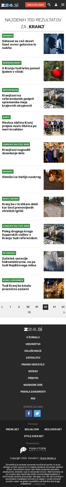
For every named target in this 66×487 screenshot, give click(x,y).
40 (45, 307)
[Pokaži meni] (61, 5)
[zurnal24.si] (9, 5)
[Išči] (49, 4)
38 (27, 307)
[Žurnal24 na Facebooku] (28, 413)
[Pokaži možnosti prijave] (56, 4)
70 (29, 312)
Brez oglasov (35, 5)
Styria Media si (48, 458)
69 (63, 307)
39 (36, 307)
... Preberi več (38, 484)
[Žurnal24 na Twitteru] (37, 413)
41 (54, 307)
